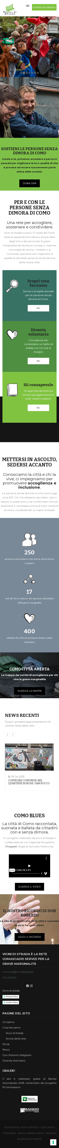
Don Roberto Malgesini (16, 1055)
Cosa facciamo (11, 1027)
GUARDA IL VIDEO (29, 886)
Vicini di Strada (14, 1033)
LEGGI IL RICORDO (29, 937)
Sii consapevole (38, 385)
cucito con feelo (29, 1127)
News (6, 1049)
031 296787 (9, 977)
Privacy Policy (12, 996)
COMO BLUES (29, 816)
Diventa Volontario (13, 1060)
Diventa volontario (38, 332)
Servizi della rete (16, 1038)
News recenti (22, 715)
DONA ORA (29, 183)
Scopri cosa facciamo (38, 283)
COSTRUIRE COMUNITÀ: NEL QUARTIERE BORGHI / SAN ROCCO (29, 782)
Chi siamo (8, 1022)
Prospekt (11, 846)
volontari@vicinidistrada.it (17, 971)
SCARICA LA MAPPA (30, 690)
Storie (6, 1044)
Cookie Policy (12, 1002)
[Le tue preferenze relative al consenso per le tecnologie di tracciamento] (53, 1142)
